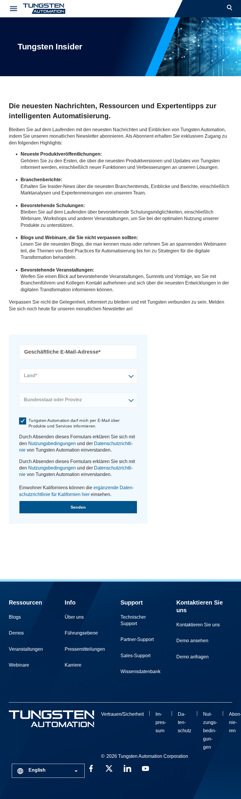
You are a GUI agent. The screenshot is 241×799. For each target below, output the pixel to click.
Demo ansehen (192, 640)
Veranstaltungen (26, 649)
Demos (16, 632)
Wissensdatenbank (140, 671)
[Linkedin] (127, 768)
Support (131, 602)
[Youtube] (145, 768)
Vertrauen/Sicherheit (122, 714)
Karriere (73, 665)
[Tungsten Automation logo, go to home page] (51, 718)
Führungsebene (81, 632)
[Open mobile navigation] (13, 9)
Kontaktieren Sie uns (198, 624)
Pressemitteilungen (85, 649)
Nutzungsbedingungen (52, 443)
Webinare (19, 665)
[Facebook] (91, 768)
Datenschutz (184, 722)
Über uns (74, 617)
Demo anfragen (192, 656)
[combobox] (48, 771)
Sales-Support (135, 655)
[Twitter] (109, 768)
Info (70, 602)
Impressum (160, 722)
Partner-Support (137, 639)
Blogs (15, 617)
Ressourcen (25, 602)
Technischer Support (133, 620)
